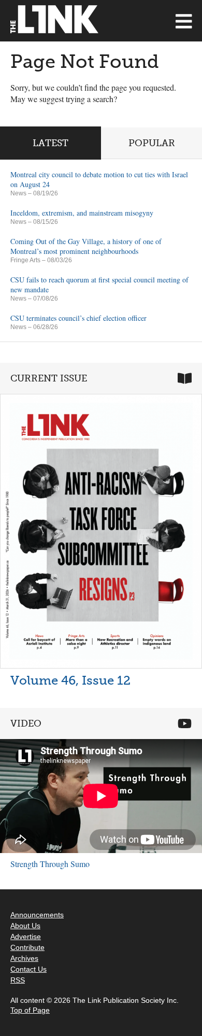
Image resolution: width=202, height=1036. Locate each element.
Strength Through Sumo (50, 863)
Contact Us (28, 969)
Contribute (27, 947)
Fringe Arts (25, 260)
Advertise (25, 936)
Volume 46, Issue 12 (70, 680)
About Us (25, 925)
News (18, 193)
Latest (50, 143)
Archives (24, 958)
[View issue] (101, 531)
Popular (151, 143)
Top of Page (30, 1010)
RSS (17, 980)
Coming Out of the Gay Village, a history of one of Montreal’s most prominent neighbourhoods (86, 246)
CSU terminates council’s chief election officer (78, 318)
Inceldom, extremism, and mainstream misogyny (81, 213)
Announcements (37, 915)
